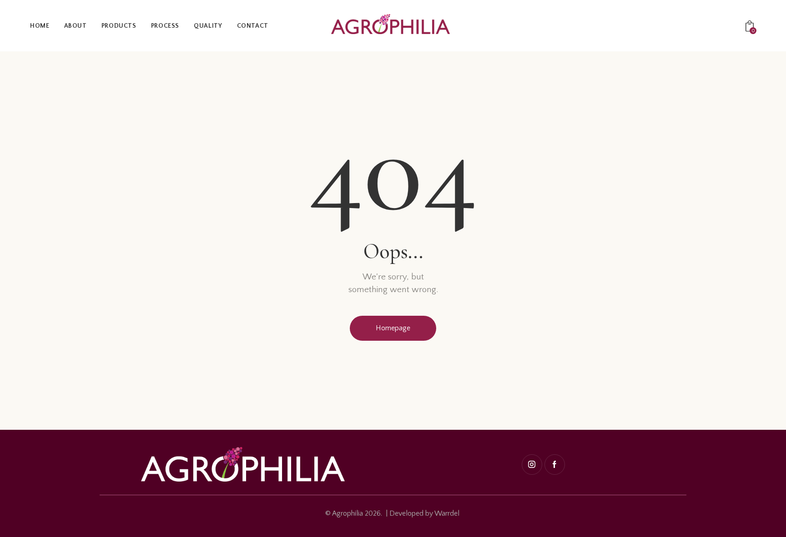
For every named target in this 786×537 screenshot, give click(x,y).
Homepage (393, 328)
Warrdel (446, 513)
